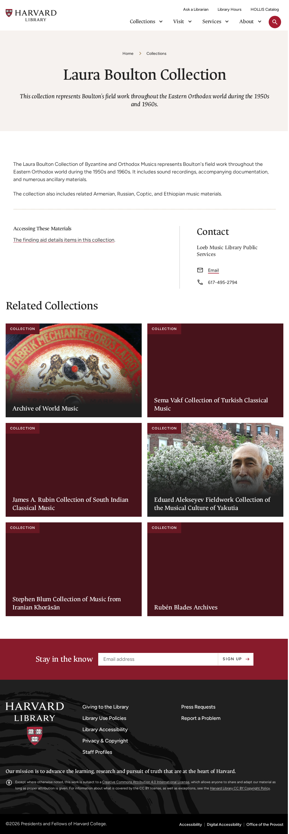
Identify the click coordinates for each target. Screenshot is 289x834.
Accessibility (190, 825)
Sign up (232, 659)
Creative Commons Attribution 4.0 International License (145, 782)
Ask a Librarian (196, 9)
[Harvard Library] (35, 724)
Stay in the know (64, 659)
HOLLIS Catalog (265, 9)
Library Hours (230, 9)
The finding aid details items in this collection (63, 240)
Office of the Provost (264, 825)
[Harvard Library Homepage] (31, 15)
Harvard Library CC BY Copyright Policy (240, 788)
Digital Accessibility (224, 825)
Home (127, 53)
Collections (156, 53)
